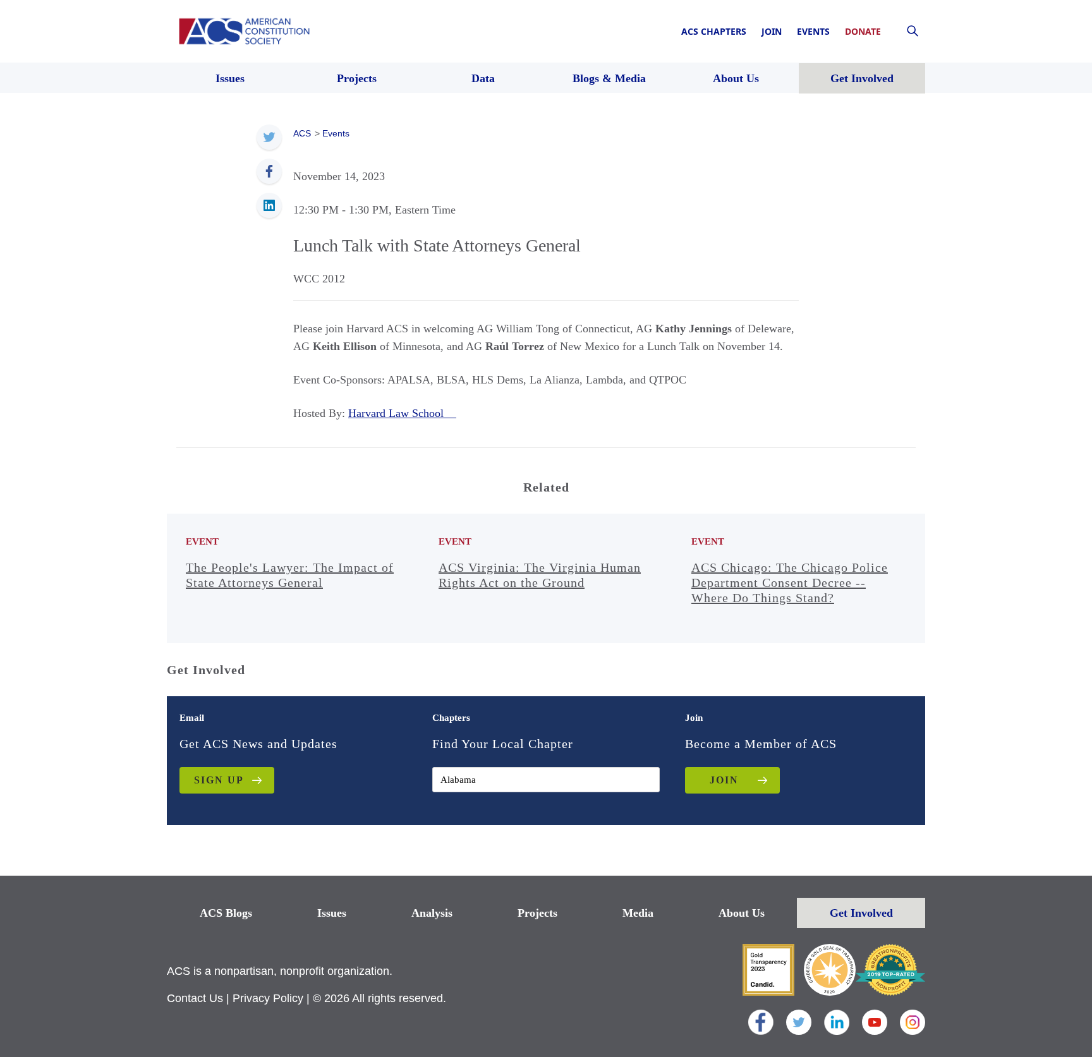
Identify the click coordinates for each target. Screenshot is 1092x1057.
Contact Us (195, 998)
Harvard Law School (402, 413)
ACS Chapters (713, 31)
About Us (742, 913)
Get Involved (861, 913)
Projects (537, 913)
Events (813, 31)
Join (771, 31)
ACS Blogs (226, 913)
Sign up (219, 780)
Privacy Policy (268, 998)
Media (637, 913)
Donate (863, 31)
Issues (331, 913)
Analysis (431, 913)
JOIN (724, 780)
